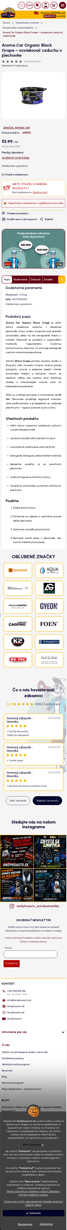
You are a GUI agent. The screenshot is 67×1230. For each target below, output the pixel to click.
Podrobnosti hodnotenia (15, 65)
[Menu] (62, 5)
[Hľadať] (37, 5)
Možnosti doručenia (15, 157)
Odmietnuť (46, 1224)
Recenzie (7, 1070)
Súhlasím (35, 1213)
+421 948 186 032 (17, 993)
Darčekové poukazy (13, 1058)
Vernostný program (13, 1082)
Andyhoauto (14, 1018)
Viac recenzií (18, 800)
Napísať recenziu (47, 800)
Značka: (16, 127)
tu (42, 1144)
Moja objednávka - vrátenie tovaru (21, 1089)
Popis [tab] (7, 279)
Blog (4, 1076)
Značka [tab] (48, 279)
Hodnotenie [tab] (20, 279)
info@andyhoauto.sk (19, 1000)
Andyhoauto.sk (15, 1006)
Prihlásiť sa (12, 963)
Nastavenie (25, 1224)
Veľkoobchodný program (16, 1064)
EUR (29, 5)
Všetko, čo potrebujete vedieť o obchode (25, 1052)
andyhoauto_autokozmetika (37, 906)
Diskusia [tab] (35, 279)
